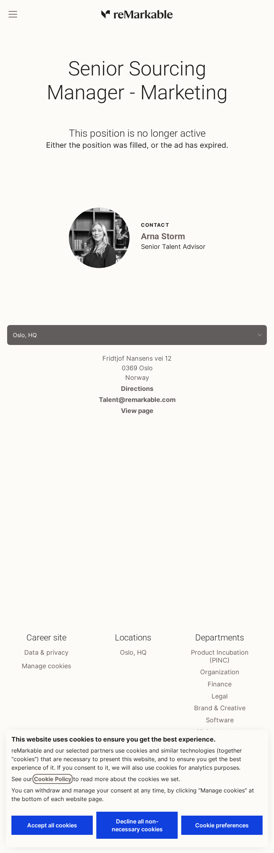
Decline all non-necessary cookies (137, 825)
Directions (137, 388)
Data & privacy (46, 652)
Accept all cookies (52, 825)
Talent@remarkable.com (137, 399)
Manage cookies (46, 666)
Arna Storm (163, 236)
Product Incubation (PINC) (220, 656)
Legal (220, 696)
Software (220, 720)
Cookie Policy (52, 779)
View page (137, 410)
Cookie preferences (222, 825)
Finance (220, 684)
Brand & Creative (219, 708)
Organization (219, 672)
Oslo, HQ (133, 652)
